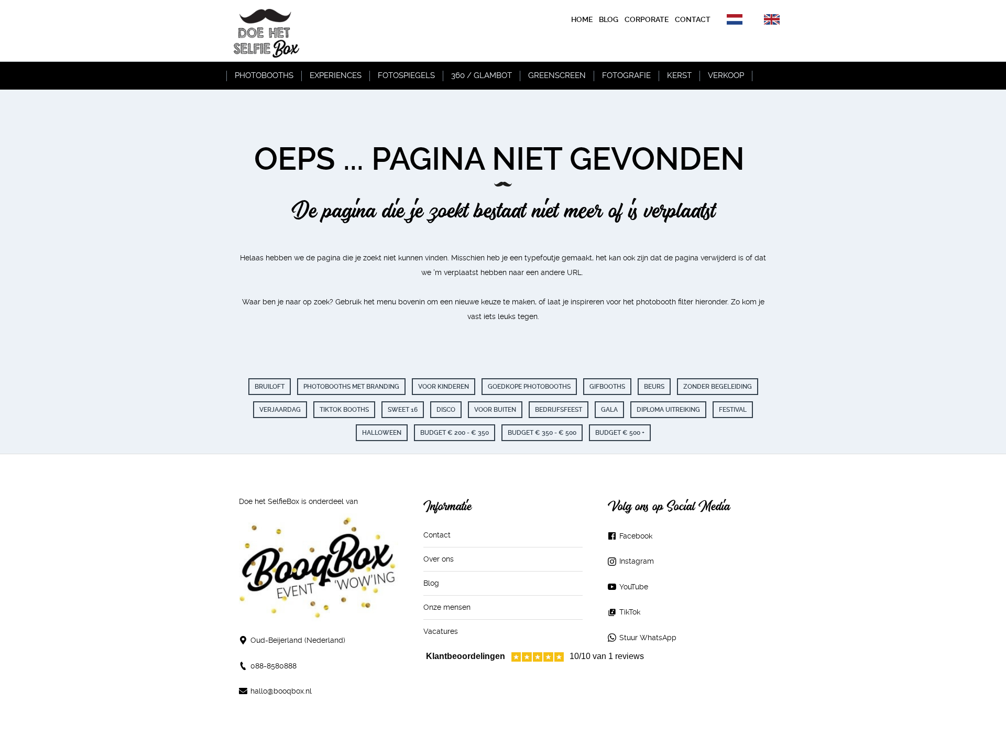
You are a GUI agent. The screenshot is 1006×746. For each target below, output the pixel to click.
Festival (733, 409)
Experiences (336, 75)
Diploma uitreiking (668, 409)
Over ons (438, 559)
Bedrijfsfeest (558, 409)
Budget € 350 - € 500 (542, 432)
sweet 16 (403, 409)
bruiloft (270, 386)
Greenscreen (557, 75)
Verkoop (726, 75)
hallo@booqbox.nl (281, 691)
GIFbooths (607, 386)
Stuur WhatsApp (647, 637)
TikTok (629, 612)
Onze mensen (447, 607)
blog (608, 19)
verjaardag (280, 409)
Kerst (679, 75)
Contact (437, 535)
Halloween (381, 432)
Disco (445, 409)
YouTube (633, 587)
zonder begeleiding (717, 386)
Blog (431, 583)
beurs (654, 386)
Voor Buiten (495, 409)
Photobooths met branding (351, 386)
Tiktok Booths (344, 409)
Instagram (636, 561)
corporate (647, 19)
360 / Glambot (481, 75)
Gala (609, 409)
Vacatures (440, 631)
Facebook (635, 536)
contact (692, 19)
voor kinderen (443, 386)
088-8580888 (273, 666)
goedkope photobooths (529, 386)
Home (582, 19)
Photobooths (264, 75)
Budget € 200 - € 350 (454, 432)
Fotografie (626, 75)
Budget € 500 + (619, 432)
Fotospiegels (406, 75)
